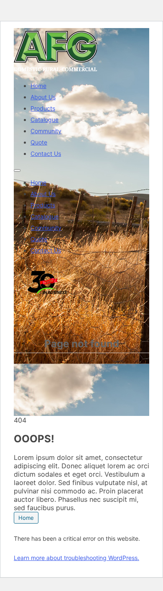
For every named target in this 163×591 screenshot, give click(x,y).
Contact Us (46, 153)
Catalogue (45, 119)
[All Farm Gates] (55, 71)
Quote (39, 142)
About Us (43, 97)
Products (43, 108)
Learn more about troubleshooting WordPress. (76, 557)
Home (38, 85)
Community (46, 130)
